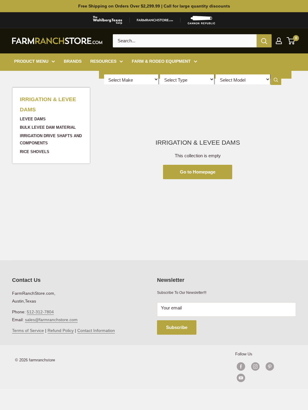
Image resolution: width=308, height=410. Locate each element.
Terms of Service (28, 330)
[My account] (279, 41)
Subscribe (176, 327)
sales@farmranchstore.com (51, 319)
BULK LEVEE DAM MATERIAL (48, 127)
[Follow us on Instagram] (255, 366)
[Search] (264, 40)
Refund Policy (61, 330)
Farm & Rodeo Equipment (161, 61)
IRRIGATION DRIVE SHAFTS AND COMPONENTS (51, 139)
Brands (73, 61)
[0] (291, 40)
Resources (103, 61)
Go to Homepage (197, 171)
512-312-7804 (40, 311)
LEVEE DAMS (33, 119)
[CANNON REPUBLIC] (201, 20)
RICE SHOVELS (34, 151)
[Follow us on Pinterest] (270, 366)
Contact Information (96, 330)
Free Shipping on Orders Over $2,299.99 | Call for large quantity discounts (154, 6)
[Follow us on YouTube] (262, 378)
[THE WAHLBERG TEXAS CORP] (107, 20)
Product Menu (31, 61)
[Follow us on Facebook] (241, 366)
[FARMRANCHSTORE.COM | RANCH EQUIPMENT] (155, 20)
